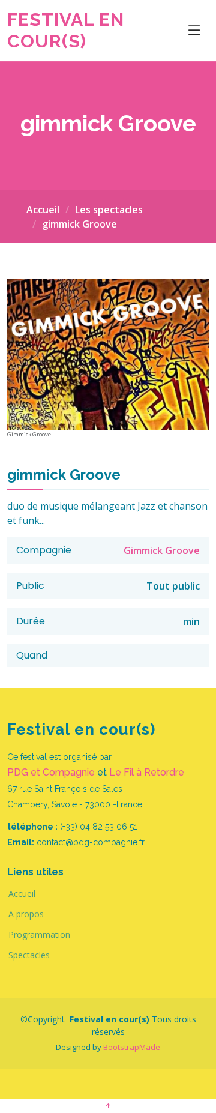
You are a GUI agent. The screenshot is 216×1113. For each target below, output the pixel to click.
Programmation (39, 935)
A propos (26, 914)
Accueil (42, 209)
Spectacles (29, 955)
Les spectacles (109, 209)
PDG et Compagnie (51, 772)
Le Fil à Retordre (146, 772)
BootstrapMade (131, 1047)
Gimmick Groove (162, 550)
